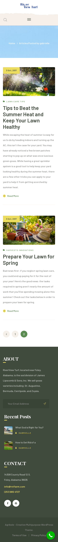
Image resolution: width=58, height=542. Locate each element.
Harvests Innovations (20, 250)
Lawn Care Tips (15, 101)
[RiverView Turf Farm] (29, 5)
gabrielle (25, 433)
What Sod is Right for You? (29, 427)
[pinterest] (16, 503)
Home (12, 43)
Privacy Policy (38, 535)
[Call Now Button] (50, 535)
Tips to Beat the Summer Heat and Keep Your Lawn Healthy (23, 117)
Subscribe (45, 404)
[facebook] (7, 503)
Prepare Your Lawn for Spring (28, 259)
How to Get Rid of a (25, 442)
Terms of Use (19, 535)
